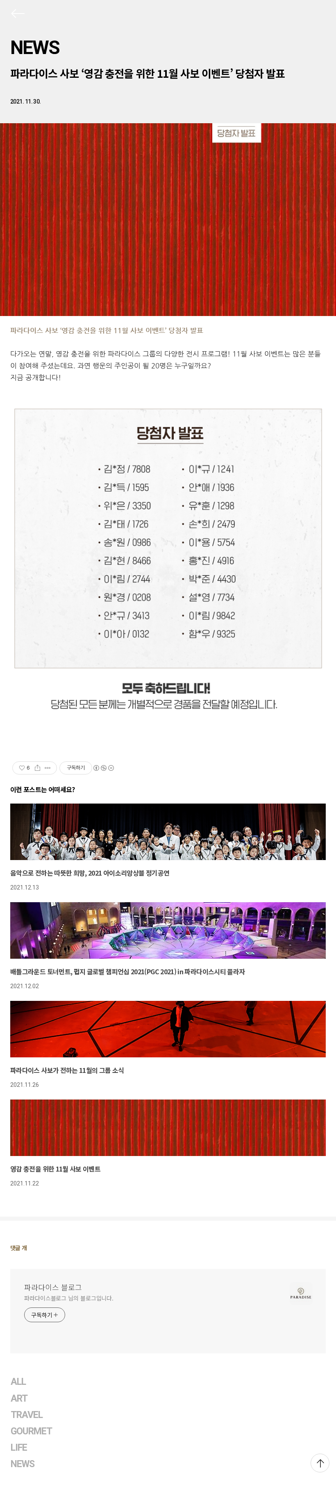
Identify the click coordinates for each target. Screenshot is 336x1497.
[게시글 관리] (48, 768)
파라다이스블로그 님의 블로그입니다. (69, 1298)
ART (19, 1398)
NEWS (34, 47)
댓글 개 (18, 1248)
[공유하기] (37, 768)
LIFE (19, 1447)
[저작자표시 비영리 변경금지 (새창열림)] (103, 768)
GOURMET (31, 1431)
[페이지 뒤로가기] (17, 15)
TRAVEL (27, 1414)
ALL (18, 1381)
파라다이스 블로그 (53, 1287)
